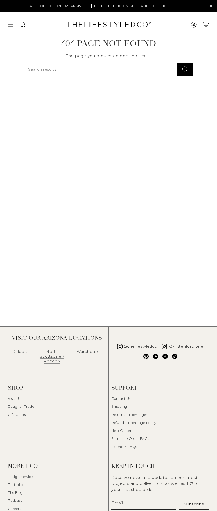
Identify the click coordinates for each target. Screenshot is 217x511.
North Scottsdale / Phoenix (52, 356)
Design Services (21, 477)
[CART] (206, 25)
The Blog (15, 493)
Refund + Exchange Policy (133, 423)
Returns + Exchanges (129, 415)
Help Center (121, 431)
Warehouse (88, 351)
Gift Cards (17, 415)
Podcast (15, 501)
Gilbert (20, 351)
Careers (14, 509)
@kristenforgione (186, 346)
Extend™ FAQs (124, 447)
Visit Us (14, 399)
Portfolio (15, 485)
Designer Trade (21, 407)
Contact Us (121, 399)
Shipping (119, 407)
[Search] (185, 69)
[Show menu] (10, 25)
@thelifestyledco (140, 346)
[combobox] (100, 69)
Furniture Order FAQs (130, 439)
